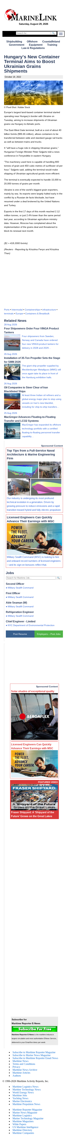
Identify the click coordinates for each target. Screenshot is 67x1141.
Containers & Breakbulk (37, 313)
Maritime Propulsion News (26, 1104)
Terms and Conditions (24, 1064)
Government (16, 44)
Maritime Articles (21, 1072)
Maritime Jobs (20, 1095)
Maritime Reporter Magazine (27, 1109)
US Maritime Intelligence (25, 1127)
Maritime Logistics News (25, 1086)
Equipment (35, 44)
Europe (19, 313)
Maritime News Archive (25, 1069)
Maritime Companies (23, 1133)
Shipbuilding (14, 41)
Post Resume (20, 634)
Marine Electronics (22, 1101)
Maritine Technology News (27, 1089)
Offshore (32, 41)
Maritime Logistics (22, 1115)
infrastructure (49, 309)
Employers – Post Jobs (48, 634)
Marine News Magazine (25, 1112)
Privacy (16, 1066)
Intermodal (17, 309)
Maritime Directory (22, 1130)
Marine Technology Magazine (28, 1118)
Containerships (32, 309)
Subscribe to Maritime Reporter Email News (35, 1058)
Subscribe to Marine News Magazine (32, 1055)
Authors (17, 1075)
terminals (8, 313)
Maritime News (20, 1061)
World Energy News (23, 1092)
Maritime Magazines (23, 1121)
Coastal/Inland (51, 41)
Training (52, 44)
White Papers (19, 1124)
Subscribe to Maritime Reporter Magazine (34, 1052)
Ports (6, 309)
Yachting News (20, 1098)
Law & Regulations (33, 48)
